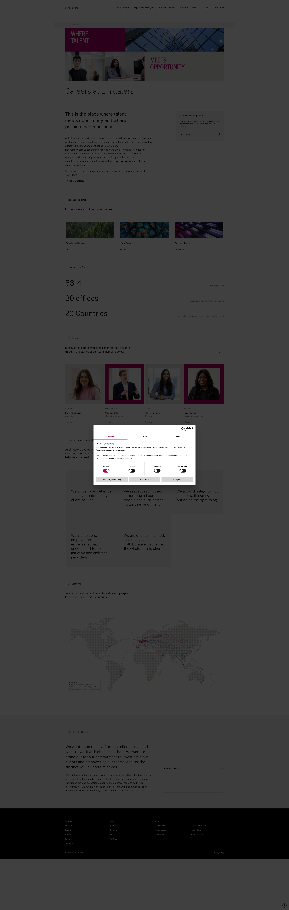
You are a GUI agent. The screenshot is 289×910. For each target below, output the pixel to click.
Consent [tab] (110, 436)
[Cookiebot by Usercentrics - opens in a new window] (183, 429)
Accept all (177, 480)
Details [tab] (144, 436)
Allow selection (144, 480)
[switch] (132, 471)
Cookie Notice (179, 447)
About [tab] (178, 436)
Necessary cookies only (112, 480)
